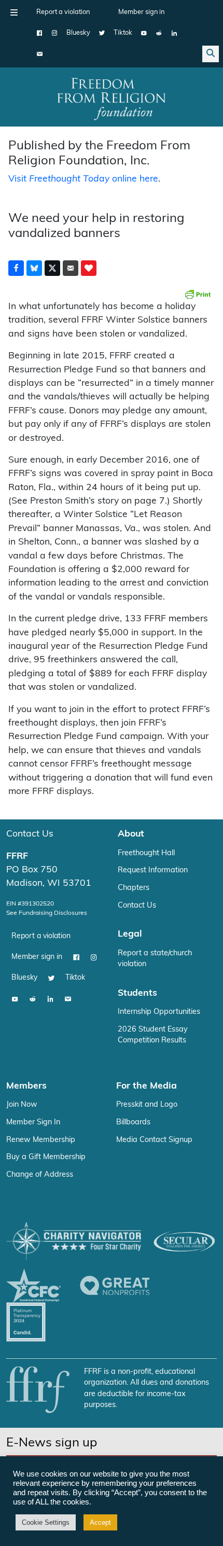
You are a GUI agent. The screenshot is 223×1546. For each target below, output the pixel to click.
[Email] (39, 54)
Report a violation (63, 12)
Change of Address (39, 1175)
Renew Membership (40, 1140)
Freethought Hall (146, 853)
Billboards (133, 1122)
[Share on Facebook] (16, 268)
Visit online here (83, 179)
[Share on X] (52, 268)
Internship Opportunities (159, 1012)
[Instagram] (54, 33)
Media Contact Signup (154, 1140)
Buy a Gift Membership (46, 1157)
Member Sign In (33, 1122)
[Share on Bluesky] (34, 268)
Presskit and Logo (146, 1105)
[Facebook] (39, 33)
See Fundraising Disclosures (46, 913)
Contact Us (29, 834)
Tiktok (123, 33)
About (131, 834)
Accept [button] (100, 1522)
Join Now (21, 1105)
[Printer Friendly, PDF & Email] (197, 294)
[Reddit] (158, 33)
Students (137, 993)
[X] (101, 33)
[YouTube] (143, 33)
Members (26, 1086)
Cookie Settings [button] (45, 1522)
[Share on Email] (70, 268)
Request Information (153, 870)
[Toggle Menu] (14, 12)
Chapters (133, 888)
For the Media (146, 1086)
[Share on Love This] (88, 268)
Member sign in (141, 12)
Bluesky (78, 33)
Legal (130, 934)
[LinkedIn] (174, 33)
